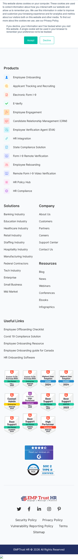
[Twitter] (19, 509)
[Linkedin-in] (39, 509)
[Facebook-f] (29, 509)
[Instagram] (49, 509)
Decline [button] (47, 40)
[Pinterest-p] (59, 509)
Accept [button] (30, 40)
